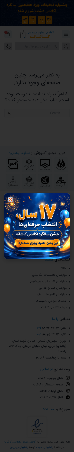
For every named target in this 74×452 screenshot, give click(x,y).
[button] (10, 199)
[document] (37, 226)
